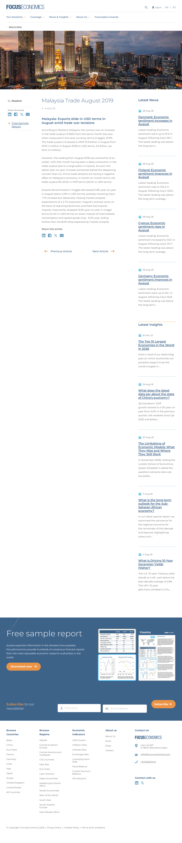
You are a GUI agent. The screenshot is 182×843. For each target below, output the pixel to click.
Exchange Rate (80, 754)
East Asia (44, 764)
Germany (11, 759)
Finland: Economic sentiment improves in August (155, 173)
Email (106, 702)
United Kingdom (15, 783)
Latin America (46, 774)
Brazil (9, 740)
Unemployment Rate (81, 760)
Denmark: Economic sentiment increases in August (155, 120)
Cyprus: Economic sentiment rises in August (151, 226)
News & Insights (58, 17)
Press (108, 745)
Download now (21, 666)
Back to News (15, 27)
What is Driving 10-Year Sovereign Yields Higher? (155, 564)
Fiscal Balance (79, 766)
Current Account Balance (81, 772)
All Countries (13, 792)
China (9, 745)
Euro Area (11, 749)
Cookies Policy (71, 827)
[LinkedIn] (136, 783)
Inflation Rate (79, 745)
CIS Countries (46, 759)
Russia (9, 778)
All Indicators (79, 778)
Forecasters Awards (106, 17)
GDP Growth (79, 740)
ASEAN (43, 740)
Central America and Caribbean (50, 753)
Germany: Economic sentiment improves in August (155, 279)
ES (174, 7)
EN (166, 7)
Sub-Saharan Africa (49, 812)
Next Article (100, 251)
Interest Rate (79, 749)
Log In (158, 7)
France (10, 754)
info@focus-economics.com (155, 754)
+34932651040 (148, 762)
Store (108, 741)
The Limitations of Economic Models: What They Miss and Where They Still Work (156, 449)
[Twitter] (142, 783)
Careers (109, 750)
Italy (8, 768)
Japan (9, 773)
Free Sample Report (20, 125)
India (9, 764)
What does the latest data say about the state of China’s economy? (156, 394)
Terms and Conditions (93, 827)
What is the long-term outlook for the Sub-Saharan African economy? (154, 505)
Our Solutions (14, 17)
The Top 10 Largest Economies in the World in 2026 (156, 345)
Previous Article (61, 251)
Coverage (36, 17)
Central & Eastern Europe (48, 746)
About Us (81, 17)
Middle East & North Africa (50, 784)
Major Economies (48, 778)
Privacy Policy (54, 827)
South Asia (45, 800)
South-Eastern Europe (47, 806)
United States (13, 787)
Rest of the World (48, 795)
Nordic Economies (49, 790)
